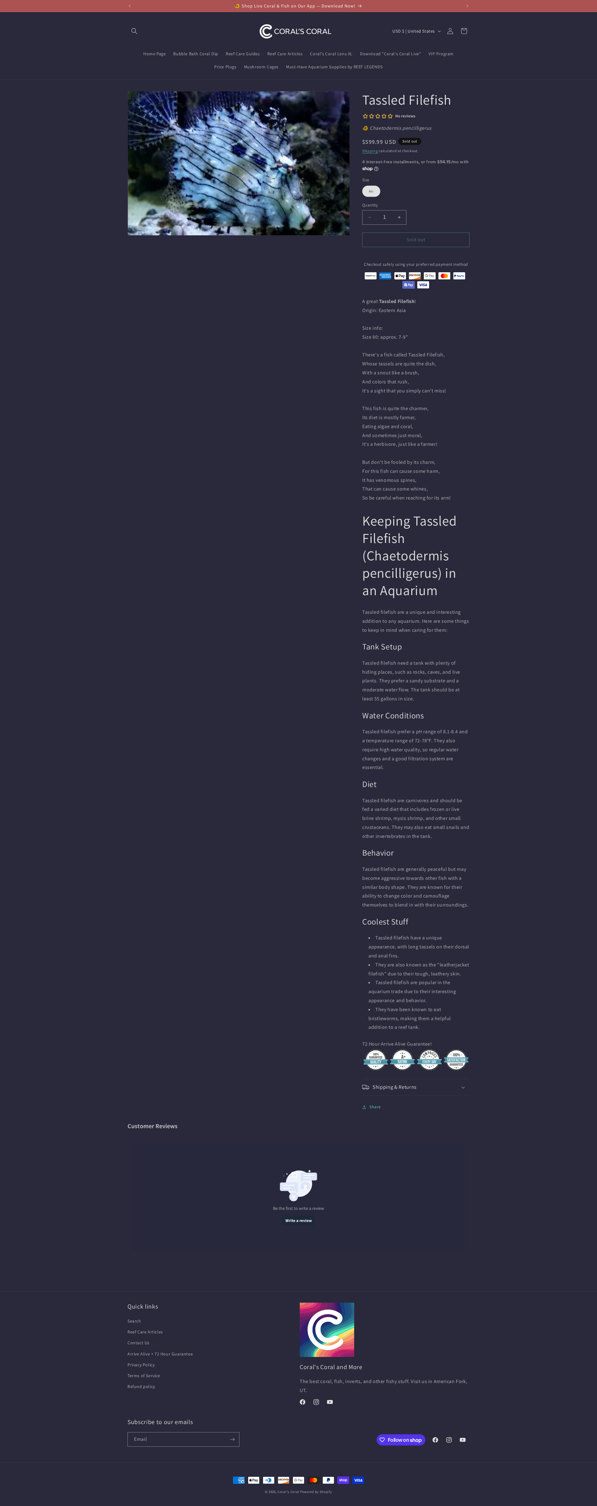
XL (374, 192)
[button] (134, 31)
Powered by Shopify (316, 1492)
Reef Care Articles (145, 1332)
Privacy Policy (141, 1365)
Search (134, 1321)
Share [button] (375, 1107)
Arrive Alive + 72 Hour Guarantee (160, 1354)
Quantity (370, 205)
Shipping (370, 150)
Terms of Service (143, 1375)
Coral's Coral (288, 1492)
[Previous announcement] (130, 6)
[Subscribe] (232, 1439)
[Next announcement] (467, 6)
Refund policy (141, 1386)
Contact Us (138, 1342)
